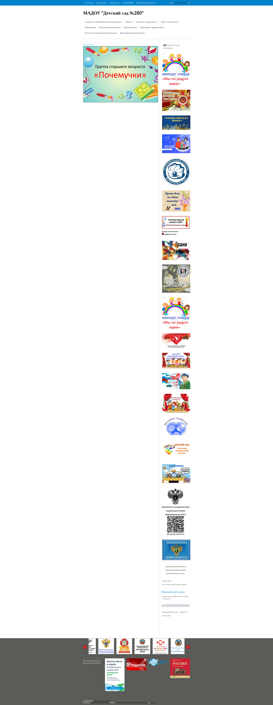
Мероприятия (90, 27)
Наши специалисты (170, 22)
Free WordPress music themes (100, 702)
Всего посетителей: (89, 663)
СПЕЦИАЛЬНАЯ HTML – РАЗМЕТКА (174, 612)
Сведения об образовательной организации (104, 22)
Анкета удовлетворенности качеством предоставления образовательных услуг (175, 570)
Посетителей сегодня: (90, 661)
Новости (129, 22)
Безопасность (115, 3)
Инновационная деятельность (132, 33)
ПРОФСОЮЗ (166, 581)
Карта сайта (166, 616)
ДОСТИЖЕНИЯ (128, 3)
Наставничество (130, 27)
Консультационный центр (110, 27)
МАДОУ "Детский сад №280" (102, 701)
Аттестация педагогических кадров (174, 584)
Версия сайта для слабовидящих (171, 46)
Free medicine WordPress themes (126, 702)
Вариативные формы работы (152, 27)
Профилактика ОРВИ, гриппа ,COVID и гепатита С (175, 598)
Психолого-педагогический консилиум (101, 33)
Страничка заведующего (147, 22)
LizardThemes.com (142, 702)
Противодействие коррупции (146, 3)
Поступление (89, 3)
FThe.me (153, 702)
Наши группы (101, 3)
